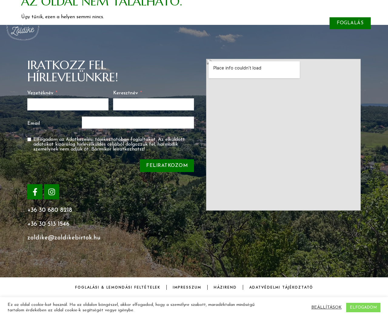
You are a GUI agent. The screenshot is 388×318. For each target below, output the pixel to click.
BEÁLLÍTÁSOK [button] (326, 307)
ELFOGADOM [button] (363, 308)
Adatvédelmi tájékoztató (281, 287)
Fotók (123, 23)
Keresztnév (125, 93)
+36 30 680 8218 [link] (49, 210)
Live (171, 23)
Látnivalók (201, 23)
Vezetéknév (40, 93)
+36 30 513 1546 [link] (48, 224)
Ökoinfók (239, 23)
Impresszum (187, 287)
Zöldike (94, 23)
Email (33, 123)
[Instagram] (51, 191)
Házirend (225, 287)
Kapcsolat (275, 23)
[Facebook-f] (34, 191)
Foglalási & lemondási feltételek (117, 287)
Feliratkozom (167, 165)
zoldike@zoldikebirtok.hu (64, 238)
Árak (149, 23)
